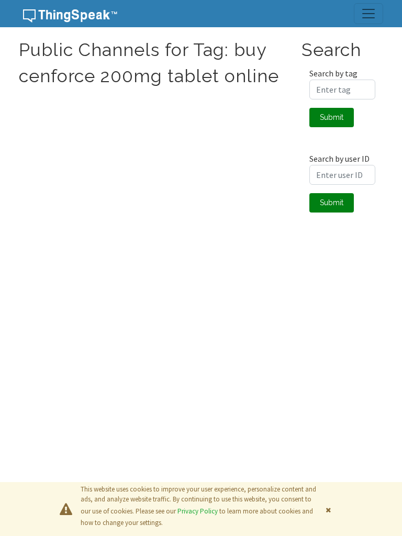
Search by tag (333, 73)
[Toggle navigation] (368, 13)
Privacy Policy (197, 511)
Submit (331, 117)
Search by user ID (339, 158)
